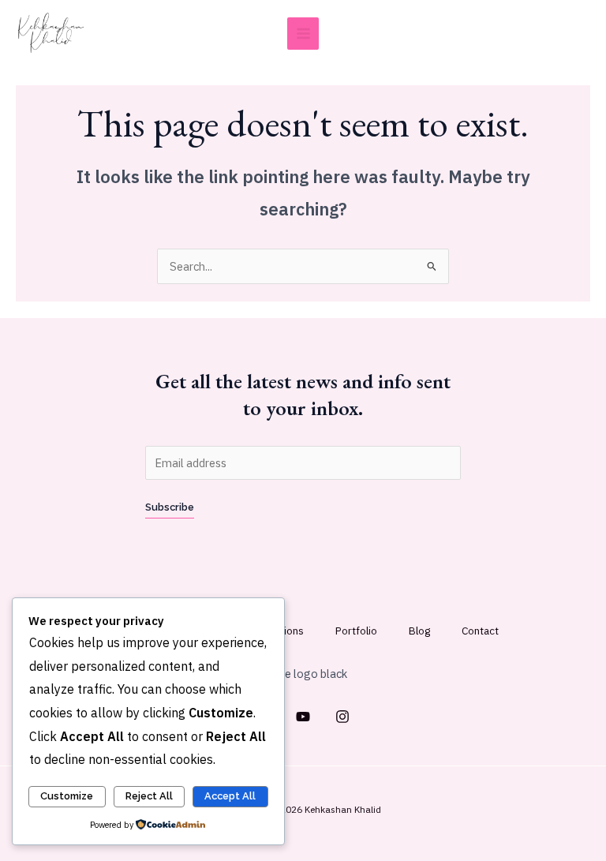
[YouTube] (303, 716)
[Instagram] (342, 716)
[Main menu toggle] (303, 33)
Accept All (230, 796)
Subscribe (169, 507)
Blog (419, 630)
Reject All (149, 796)
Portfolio (356, 630)
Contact (480, 630)
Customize (66, 796)
